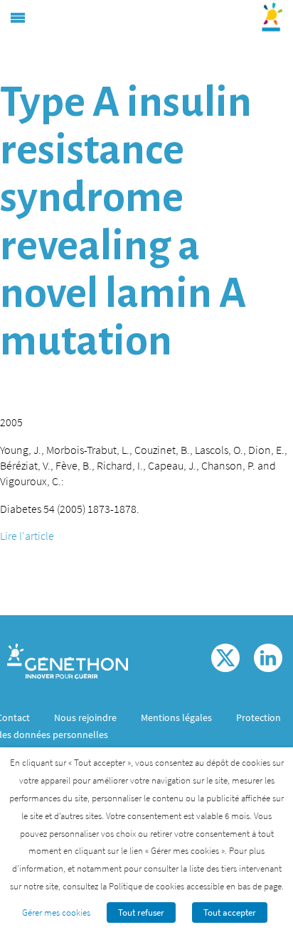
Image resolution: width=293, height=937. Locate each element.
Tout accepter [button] (229, 912)
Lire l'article (27, 536)
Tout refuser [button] (141, 912)
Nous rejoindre (85, 717)
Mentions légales (176, 717)
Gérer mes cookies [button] (56, 912)
